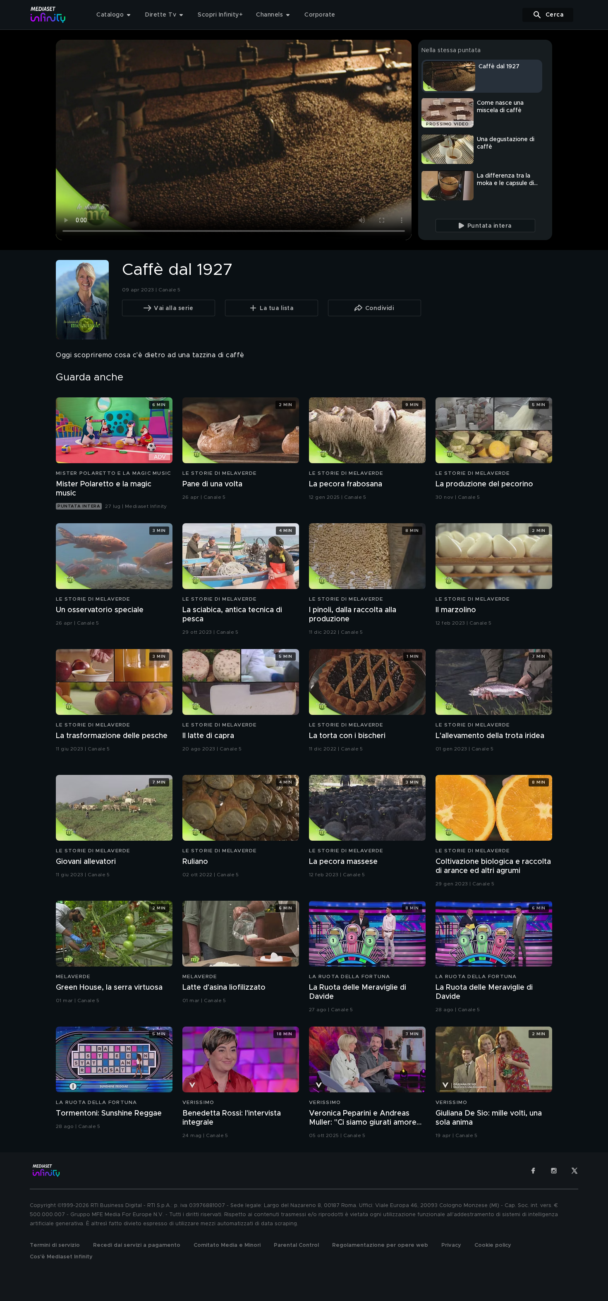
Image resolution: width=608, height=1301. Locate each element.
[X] (574, 1170)
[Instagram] (554, 1170)
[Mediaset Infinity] (48, 14)
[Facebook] (533, 1170)
